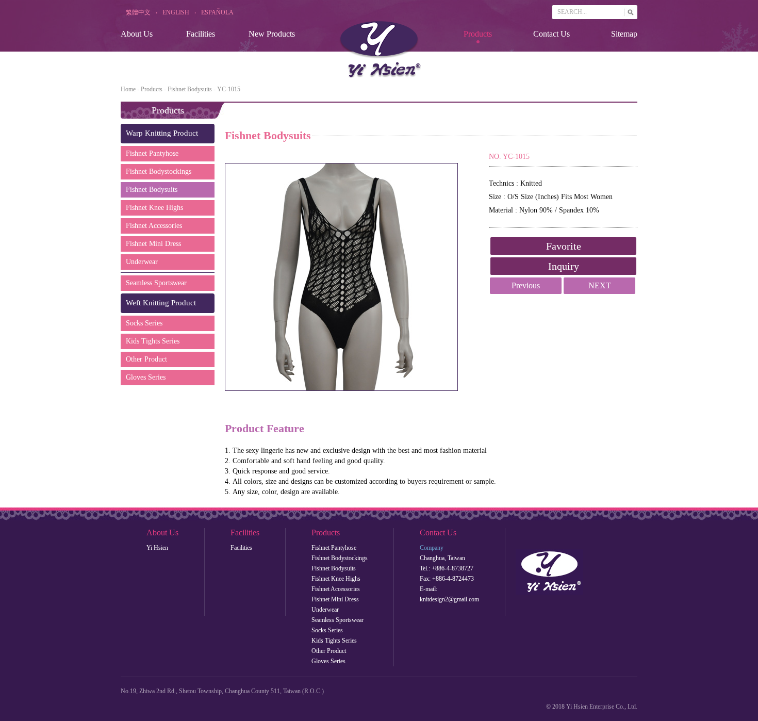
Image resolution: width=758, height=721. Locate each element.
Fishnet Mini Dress (153, 244)
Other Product (146, 359)
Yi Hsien (157, 547)
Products (478, 33)
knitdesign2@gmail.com (449, 599)
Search (626, 10)
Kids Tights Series (152, 341)
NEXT (599, 285)
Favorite (563, 246)
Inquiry (563, 266)
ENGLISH (175, 12)
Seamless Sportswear (156, 283)
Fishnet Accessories (154, 226)
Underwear (142, 262)
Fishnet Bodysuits (190, 89)
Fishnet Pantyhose (152, 153)
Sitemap (624, 33)
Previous (526, 285)
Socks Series (144, 323)
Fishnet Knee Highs (154, 207)
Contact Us (551, 33)
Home (128, 89)
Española (217, 12)
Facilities (200, 33)
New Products (272, 33)
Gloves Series (146, 377)
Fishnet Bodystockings (158, 171)
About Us (137, 33)
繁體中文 (138, 12)
